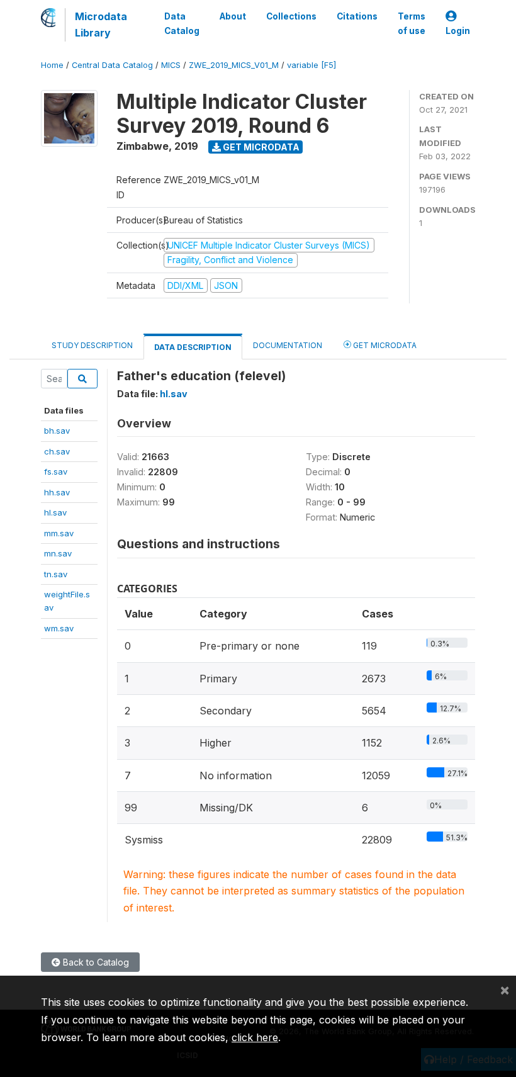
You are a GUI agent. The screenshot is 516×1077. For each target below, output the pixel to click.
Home (52, 65)
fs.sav (55, 471)
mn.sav (58, 553)
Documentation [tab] (287, 345)
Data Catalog (181, 23)
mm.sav (59, 533)
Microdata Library (101, 24)
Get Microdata (260, 147)
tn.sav (55, 574)
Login (458, 31)
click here (255, 1037)
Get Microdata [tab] (384, 345)
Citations (357, 16)
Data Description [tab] (193, 347)
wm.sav (59, 628)
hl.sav (55, 512)
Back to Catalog (94, 962)
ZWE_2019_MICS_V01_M (234, 65)
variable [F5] (311, 65)
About (233, 16)
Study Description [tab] (92, 345)
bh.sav (57, 431)
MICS (171, 65)
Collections (291, 16)
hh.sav (57, 492)
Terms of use (411, 23)
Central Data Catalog (112, 65)
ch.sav (57, 451)
